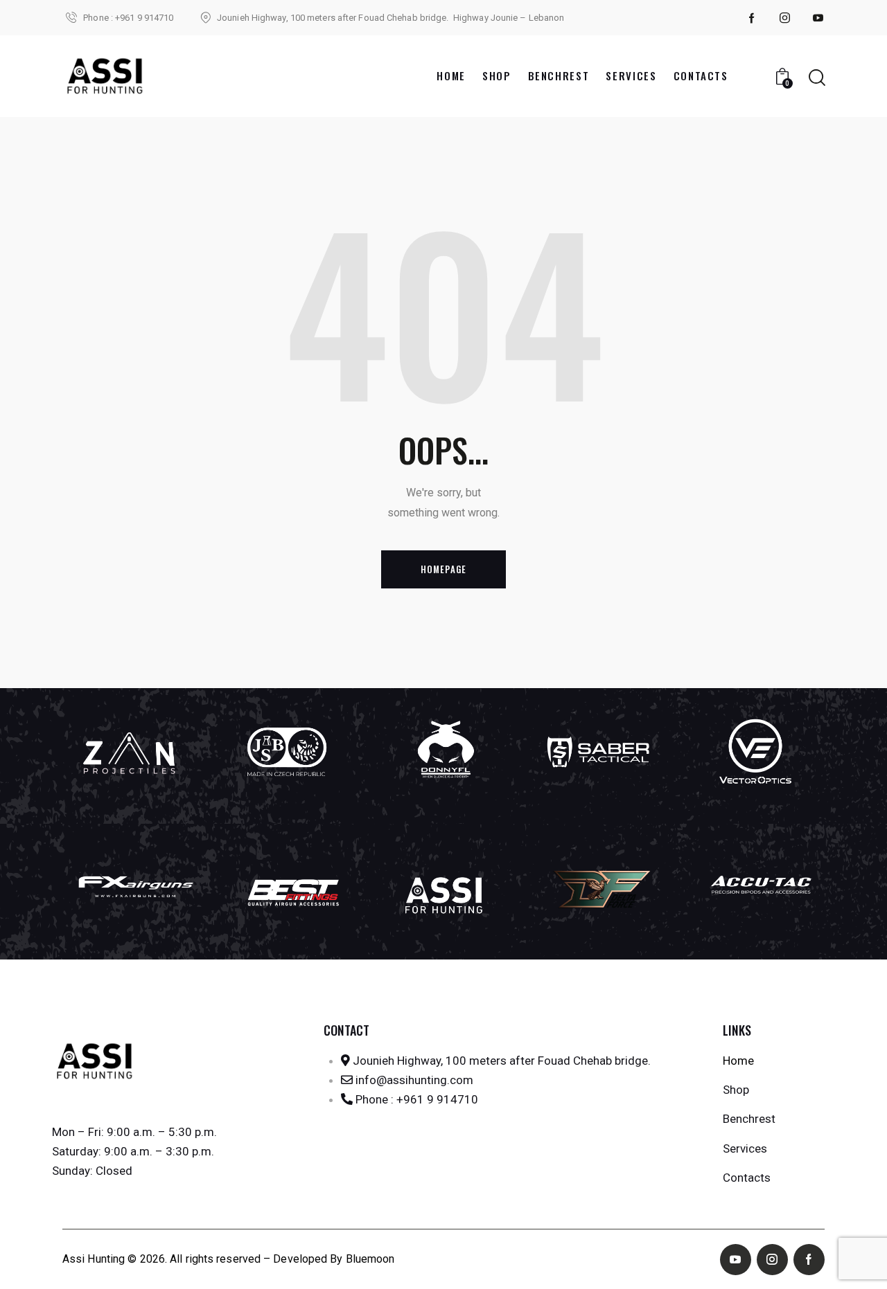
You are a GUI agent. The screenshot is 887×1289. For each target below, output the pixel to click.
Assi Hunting (93, 1258)
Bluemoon (370, 1258)
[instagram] (785, 18)
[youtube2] (818, 18)
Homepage (444, 569)
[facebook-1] (752, 18)
